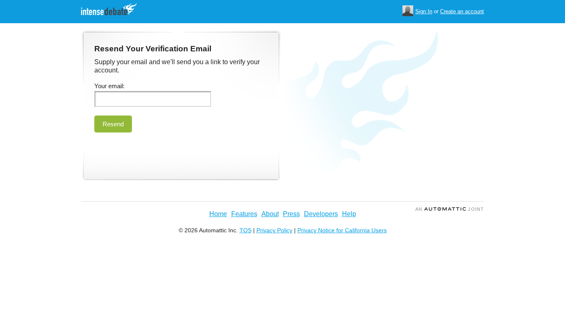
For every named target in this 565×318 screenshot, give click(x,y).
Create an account (462, 11)
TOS (245, 230)
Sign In (423, 11)
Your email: (109, 85)
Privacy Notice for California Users (342, 230)
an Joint (449, 209)
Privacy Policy (274, 230)
